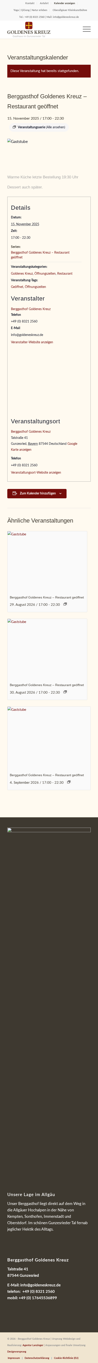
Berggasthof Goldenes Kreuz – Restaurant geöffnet (47, 597)
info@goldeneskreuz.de (66, 17)
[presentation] (47, 561)
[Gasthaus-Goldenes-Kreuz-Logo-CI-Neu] (40, 29)
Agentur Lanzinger (33, 1345)
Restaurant (64, 273)
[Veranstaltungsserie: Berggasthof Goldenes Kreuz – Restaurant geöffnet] (65, 604)
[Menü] (84, 29)
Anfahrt (44, 3)
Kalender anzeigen (64, 3)
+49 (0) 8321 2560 (34, 17)
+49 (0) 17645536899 (38, 1298)
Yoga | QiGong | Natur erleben (30, 10)
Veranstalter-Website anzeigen (32, 342)
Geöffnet (17, 287)
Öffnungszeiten (45, 273)
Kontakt (29, 3)
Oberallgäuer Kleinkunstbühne (70, 10)
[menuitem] (30, 3)
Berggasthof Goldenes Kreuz (31, 309)
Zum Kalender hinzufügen (38, 493)
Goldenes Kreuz (22, 273)
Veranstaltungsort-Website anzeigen (36, 472)
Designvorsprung (16, 1351)
